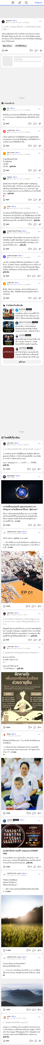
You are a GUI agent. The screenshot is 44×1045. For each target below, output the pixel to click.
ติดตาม (15, 21)
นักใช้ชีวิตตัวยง (20, 46)
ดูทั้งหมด (22, 362)
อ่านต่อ (17, 521)
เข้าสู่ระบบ (38, 2)
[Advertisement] (22, 12)
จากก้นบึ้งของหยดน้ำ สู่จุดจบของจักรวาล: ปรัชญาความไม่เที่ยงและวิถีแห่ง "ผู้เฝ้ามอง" (20, 508)
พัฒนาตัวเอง (7, 46)
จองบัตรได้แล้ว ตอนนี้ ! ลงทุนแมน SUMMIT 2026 (20, 852)
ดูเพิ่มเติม (13, 166)
